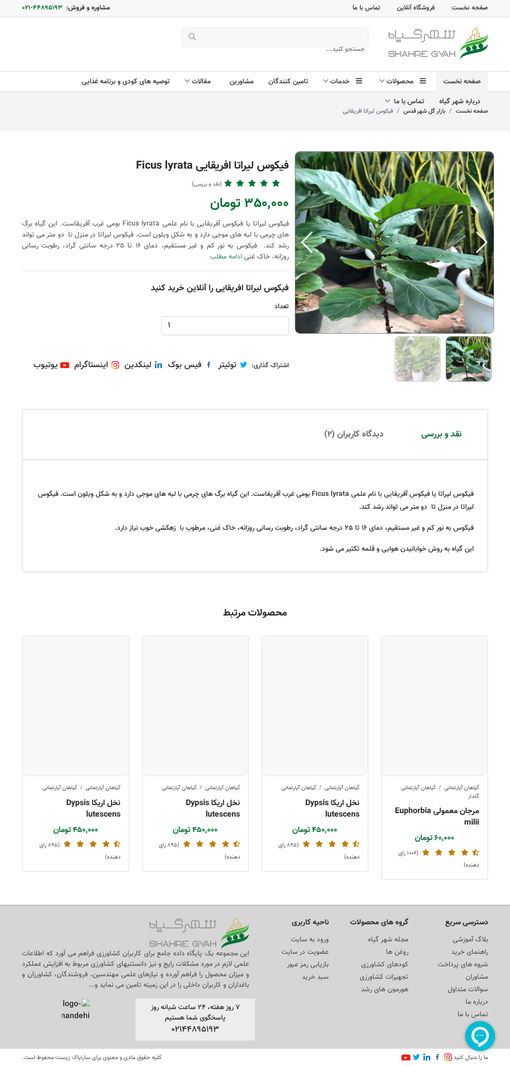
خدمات (342, 81)
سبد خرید (315, 977)
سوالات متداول (468, 989)
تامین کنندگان (288, 81)
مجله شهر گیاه (388, 939)
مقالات (203, 81)
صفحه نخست (470, 8)
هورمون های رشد (384, 989)
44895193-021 (42, 8)
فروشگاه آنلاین (416, 8)
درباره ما (477, 1002)
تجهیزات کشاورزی (384, 977)
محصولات (401, 81)
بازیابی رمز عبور (308, 964)
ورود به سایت (310, 939)
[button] (482, 242)
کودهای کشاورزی (384, 964)
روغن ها (397, 952)
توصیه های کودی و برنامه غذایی (126, 81)
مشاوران (477, 977)
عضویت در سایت (305, 952)
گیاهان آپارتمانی (461, 788)
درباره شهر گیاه (460, 101)
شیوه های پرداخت (463, 964)
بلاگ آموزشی (470, 939)
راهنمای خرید (469, 952)
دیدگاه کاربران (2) (353, 434)
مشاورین (242, 81)
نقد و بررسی (441, 434)
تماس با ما (366, 8)
